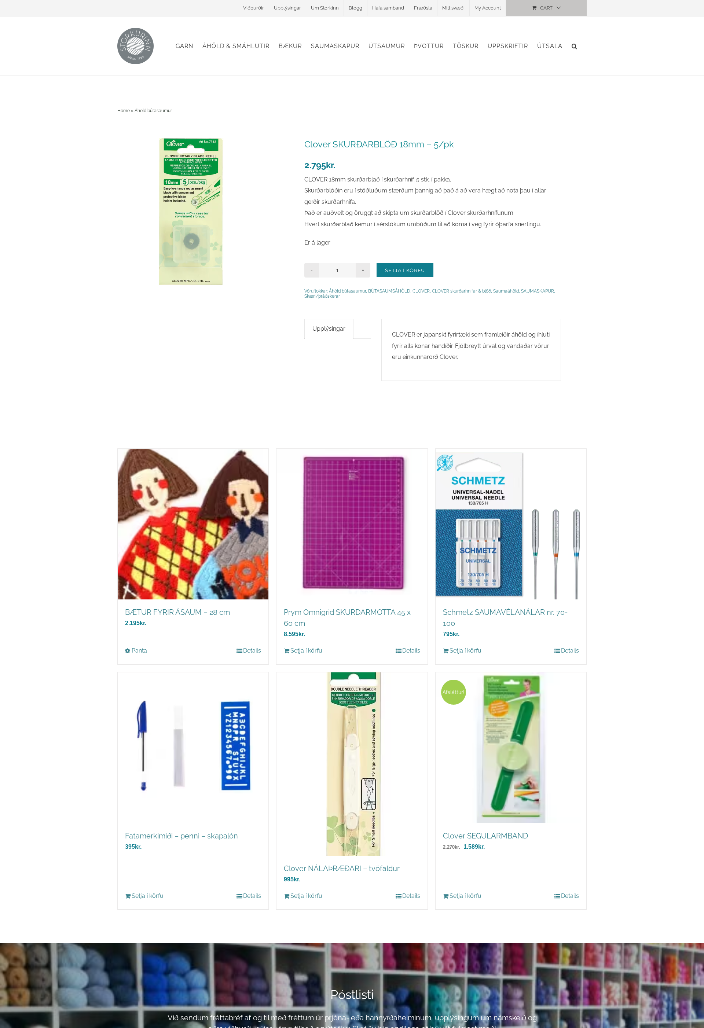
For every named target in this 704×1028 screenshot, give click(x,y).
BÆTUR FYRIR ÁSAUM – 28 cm (177, 612)
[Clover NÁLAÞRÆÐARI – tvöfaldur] (351, 764)
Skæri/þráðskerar (322, 296)
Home (123, 110)
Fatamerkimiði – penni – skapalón (181, 835)
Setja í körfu (405, 270)
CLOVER (421, 291)
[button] (575, 46)
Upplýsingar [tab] (328, 328)
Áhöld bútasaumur (153, 110)
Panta (139, 650)
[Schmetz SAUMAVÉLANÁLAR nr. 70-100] (511, 524)
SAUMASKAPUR (537, 291)
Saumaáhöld (506, 291)
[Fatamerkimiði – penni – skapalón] (193, 747)
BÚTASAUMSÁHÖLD (389, 291)
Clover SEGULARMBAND (485, 835)
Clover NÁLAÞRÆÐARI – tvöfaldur (342, 868)
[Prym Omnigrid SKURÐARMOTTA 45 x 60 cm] (351, 524)
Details (252, 650)
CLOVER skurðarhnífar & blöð (461, 291)
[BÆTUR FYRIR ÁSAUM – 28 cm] (193, 524)
